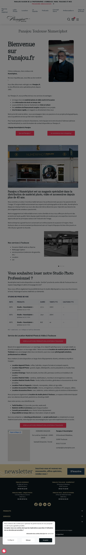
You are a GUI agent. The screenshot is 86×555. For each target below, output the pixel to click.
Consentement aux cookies (4, 551)
